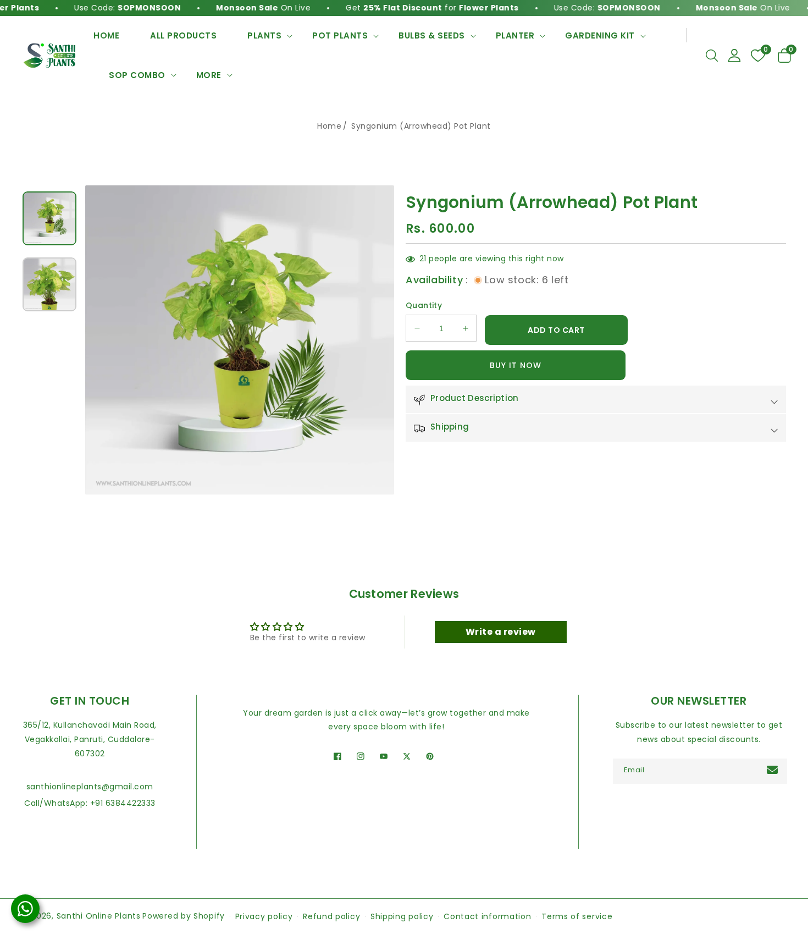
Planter (515, 35)
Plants (264, 35)
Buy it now (515, 365)
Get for (412, 7)
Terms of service (576, 916)
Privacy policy (264, 916)
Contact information (487, 916)
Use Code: (107, 7)
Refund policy (331, 916)
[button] (712, 55)
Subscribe (773, 769)
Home (329, 125)
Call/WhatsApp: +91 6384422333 (90, 803)
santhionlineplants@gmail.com (89, 786)
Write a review (501, 631)
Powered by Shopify (183, 915)
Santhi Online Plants (99, 915)
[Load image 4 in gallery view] (49, 284)
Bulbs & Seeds (432, 35)
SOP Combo (137, 75)
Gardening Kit (600, 35)
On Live (243, 7)
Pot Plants (340, 35)
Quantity (424, 305)
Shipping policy (402, 916)
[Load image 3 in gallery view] (49, 218)
